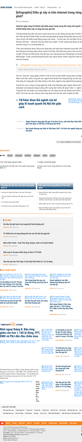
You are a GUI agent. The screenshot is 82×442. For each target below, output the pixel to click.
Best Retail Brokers (54, 413)
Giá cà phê (62, 410)
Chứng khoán (54, 314)
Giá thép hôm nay (8, 413)
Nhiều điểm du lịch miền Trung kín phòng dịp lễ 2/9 (55, 204)
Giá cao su (43, 413)
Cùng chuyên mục (47, 162)
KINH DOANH (73, 423)
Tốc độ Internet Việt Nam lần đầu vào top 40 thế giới (17, 197)
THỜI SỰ (8, 423)
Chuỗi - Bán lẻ (39, 7)
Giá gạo (36, 413)
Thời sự (5, 236)
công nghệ (19, 155)
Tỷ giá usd (29, 410)
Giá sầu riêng (19, 413)
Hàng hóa (6, 227)
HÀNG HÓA (22, 423)
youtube (52, 155)
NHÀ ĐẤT (44, 423)
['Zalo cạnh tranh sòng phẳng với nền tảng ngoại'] (55, 177)
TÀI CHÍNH (36, 423)
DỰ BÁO (14, 423)
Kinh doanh (6, 7)
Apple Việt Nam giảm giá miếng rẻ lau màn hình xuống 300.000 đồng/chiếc (54, 208)
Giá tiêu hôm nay (73, 410)
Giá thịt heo (28, 413)
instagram (37, 155)
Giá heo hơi (54, 410)
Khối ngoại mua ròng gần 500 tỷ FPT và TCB (38, 391)
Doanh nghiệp (4, 290)
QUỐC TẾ (29, 423)
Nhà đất (5, 255)
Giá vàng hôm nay (8, 410)
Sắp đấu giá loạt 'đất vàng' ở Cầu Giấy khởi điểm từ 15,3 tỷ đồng (27, 261)
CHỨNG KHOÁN (53, 423)
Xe (60, 7)
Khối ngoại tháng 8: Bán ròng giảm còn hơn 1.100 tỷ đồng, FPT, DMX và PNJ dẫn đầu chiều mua (61, 307)
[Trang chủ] (2, 423)
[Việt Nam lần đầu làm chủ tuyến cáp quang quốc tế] (18, 177)
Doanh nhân (52, 7)
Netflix (45, 155)
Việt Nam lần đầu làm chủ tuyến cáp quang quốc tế (17, 186)
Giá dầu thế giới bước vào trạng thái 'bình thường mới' (23, 224)
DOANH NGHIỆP (63, 423)
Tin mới (7, 220)
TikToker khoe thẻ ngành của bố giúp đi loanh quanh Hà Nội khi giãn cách (40, 103)
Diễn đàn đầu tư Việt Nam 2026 (71, 413)
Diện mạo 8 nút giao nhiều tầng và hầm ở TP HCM (22, 252)
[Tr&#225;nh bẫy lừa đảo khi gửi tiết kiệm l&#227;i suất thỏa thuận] (11, 297)
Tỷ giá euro (45, 410)
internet (10, 155)
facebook (28, 155)
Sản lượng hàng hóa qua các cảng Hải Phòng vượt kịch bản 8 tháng (36, 282)
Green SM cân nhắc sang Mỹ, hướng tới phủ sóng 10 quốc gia (55, 193)
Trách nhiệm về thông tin (10, 440)
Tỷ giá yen (37, 410)
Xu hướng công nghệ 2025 (10, 202)
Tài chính (2, 307)
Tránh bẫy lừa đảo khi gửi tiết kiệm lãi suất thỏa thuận (10, 302)
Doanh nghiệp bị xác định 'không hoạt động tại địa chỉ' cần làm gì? (60, 282)
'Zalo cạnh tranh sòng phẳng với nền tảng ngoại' (54, 186)
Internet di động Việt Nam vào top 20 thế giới (16, 192)
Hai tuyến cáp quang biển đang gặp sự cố (15, 206)
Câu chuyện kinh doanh (23, 7)
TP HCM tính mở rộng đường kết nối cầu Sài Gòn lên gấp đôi (26, 233)
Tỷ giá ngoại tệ (20, 410)
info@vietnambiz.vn (13, 438)
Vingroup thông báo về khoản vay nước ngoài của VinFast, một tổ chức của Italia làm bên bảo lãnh (55, 199)
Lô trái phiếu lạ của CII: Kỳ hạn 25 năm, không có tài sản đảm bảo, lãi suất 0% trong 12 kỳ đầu (11, 284)
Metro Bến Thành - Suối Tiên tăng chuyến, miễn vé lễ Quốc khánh (28, 243)
